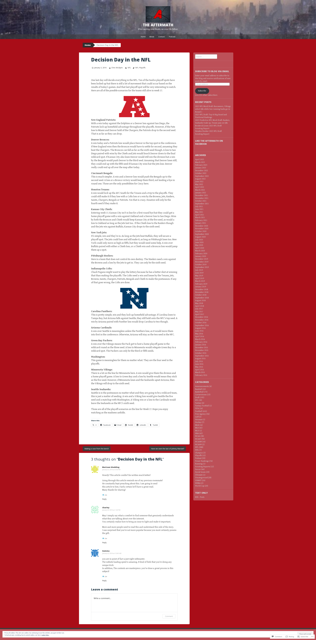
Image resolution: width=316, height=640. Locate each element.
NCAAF (198, 439)
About (151, 36)
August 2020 (200, 237)
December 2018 (201, 289)
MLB (197, 425)
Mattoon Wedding (110, 467)
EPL (196, 400)
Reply (104, 499)
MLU (197, 431)
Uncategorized (201, 477)
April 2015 (199, 370)
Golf (197, 417)
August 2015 (200, 358)
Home (143, 36)
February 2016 (201, 342)
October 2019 (200, 264)
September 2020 (202, 234)
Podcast (172, 36)
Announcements (202, 386)
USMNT (198, 480)
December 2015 (201, 347)
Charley (105, 507)
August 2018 (200, 300)
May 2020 (199, 245)
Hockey (198, 422)
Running (199, 464)
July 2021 (199, 206)
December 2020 (201, 226)
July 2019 (199, 270)
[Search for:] (206, 57)
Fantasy (198, 403)
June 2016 (199, 331)
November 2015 (201, 350)
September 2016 (202, 325)
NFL (129, 67)
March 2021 (200, 217)
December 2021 (201, 195)
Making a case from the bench (96, 448)
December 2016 (201, 317)
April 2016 (199, 336)
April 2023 (199, 159)
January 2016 (200, 345)
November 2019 (201, 262)
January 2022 (200, 193)
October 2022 (200, 173)
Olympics (199, 453)
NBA (197, 433)
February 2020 (201, 253)
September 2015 (202, 356)
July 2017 (199, 309)
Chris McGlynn (117, 67)
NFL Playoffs (140, 67)
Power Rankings (202, 461)
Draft (197, 397)
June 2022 (199, 181)
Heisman (198, 419)
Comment (169, 616)
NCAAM (198, 442)
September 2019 (202, 267)
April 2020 (199, 248)
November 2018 (201, 292)
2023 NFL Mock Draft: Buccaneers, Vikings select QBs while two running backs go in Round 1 (213, 109)
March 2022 (200, 190)
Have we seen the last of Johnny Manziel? (167, 448)
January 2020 (200, 256)
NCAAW (198, 444)
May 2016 (199, 334)
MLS (197, 428)
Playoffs (198, 455)
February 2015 (201, 375)
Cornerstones (201, 394)
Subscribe (202, 91)
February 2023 (201, 165)
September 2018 (202, 298)
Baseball (198, 389)
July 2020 (199, 240)
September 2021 (202, 204)
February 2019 (201, 284)
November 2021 (201, 198)
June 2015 (199, 364)
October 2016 (200, 322)
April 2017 (199, 314)
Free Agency (200, 414)
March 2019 (200, 281)
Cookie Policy (45, 635)
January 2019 (200, 287)
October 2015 (200, 353)
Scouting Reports (202, 466)
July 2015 (199, 361)
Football (198, 411)
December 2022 (201, 170)
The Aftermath (158, 24)
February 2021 (201, 220)
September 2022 (202, 176)
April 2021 (199, 215)
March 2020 (200, 251)
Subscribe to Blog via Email (212, 71)
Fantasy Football (202, 406)
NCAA (197, 436)
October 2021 (200, 201)
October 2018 (200, 295)
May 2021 (199, 212)
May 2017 (199, 311)
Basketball (199, 392)
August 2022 (200, 179)
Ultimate (199, 475)
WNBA (198, 483)
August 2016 (200, 328)
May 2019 (199, 276)
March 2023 (200, 162)
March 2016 (200, 339)
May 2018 (199, 303)
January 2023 (200, 168)
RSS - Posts (199, 497)
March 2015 (200, 372)
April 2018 (199, 306)
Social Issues (200, 472)
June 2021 (199, 209)
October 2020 (200, 231)
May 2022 (199, 184)
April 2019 (199, 278)
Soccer (198, 469)
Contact (161, 36)
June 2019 (199, 273)
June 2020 (199, 242)
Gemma (105, 551)
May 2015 (199, 367)
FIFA (197, 408)
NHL (197, 450)
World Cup (199, 486)
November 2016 (201, 320)
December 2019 (201, 259)
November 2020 (201, 228)
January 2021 (200, 223)
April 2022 (199, 187)
